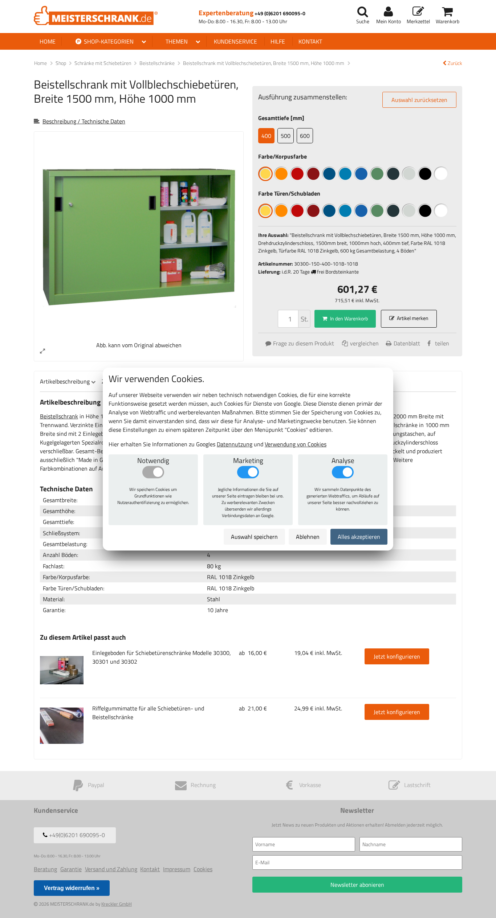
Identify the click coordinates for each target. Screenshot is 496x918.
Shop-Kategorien (108, 41)
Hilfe (278, 41)
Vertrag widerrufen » (71, 888)
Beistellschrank (59, 416)
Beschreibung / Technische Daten (83, 121)
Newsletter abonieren (357, 884)
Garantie (71, 869)
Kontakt (310, 41)
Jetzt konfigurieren (397, 656)
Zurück (455, 63)
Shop (61, 63)
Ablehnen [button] (308, 536)
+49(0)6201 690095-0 (76, 835)
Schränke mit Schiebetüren (103, 63)
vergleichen (364, 343)
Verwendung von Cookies (295, 444)
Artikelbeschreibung (65, 381)
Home (48, 41)
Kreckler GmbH (116, 903)
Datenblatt (407, 343)
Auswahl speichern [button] (254, 536)
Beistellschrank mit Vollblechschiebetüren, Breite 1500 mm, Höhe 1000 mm (264, 63)
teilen (442, 343)
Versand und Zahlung (111, 869)
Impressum (176, 869)
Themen (177, 41)
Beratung (45, 869)
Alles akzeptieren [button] (359, 536)
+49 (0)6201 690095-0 (280, 13)
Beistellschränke (157, 63)
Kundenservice (235, 41)
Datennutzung (234, 444)
